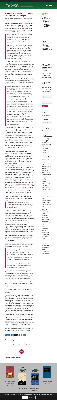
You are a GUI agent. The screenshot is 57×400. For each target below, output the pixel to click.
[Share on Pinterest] (16, 344)
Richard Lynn (45, 226)
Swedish (44, 154)
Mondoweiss (45, 215)
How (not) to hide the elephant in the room (18, 184)
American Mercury (46, 166)
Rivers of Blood (45, 228)
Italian (48, 144)
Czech (46, 139)
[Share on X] (10, 344)
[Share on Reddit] (29, 344)
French (49, 141)
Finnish (44, 141)
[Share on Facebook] (6, 344)
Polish (43, 146)
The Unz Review (46, 247)
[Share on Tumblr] (22, 344)
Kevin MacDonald (13, 20)
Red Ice (43, 225)
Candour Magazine (46, 174)
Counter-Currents (46, 187)
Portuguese (45, 148)
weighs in (24, 31)
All (42, 139)
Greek (43, 144)
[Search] (46, 5)
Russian (44, 150)
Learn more (32, 397)
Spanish (44, 152)
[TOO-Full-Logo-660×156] (19, 5)
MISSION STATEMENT (9, 1)
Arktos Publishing (46, 172)
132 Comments (17, 18)
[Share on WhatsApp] (13, 344)
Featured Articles (26, 18)
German (44, 142)
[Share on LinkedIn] (19, 344)
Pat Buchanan (45, 217)
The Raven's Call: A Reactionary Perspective (46, 241)
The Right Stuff (45, 245)
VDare (43, 249)
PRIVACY (21, 1)
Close (25, 397)
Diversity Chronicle (46, 200)
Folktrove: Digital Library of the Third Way (46, 204)
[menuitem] (46, 5)
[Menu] (50, 5)
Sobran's (44, 230)
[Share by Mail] (32, 344)
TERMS (16, 1)
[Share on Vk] (26, 344)
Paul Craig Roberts (46, 219)
